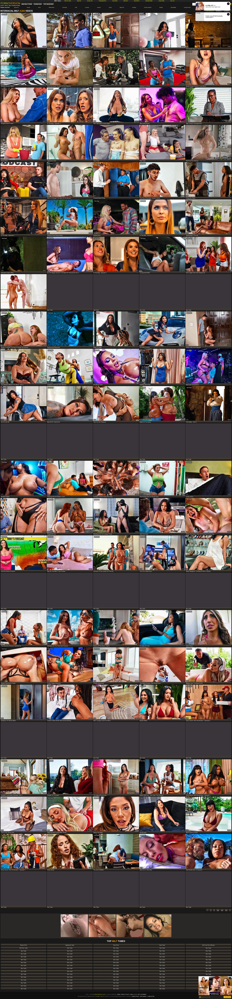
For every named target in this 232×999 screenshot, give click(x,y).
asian (110, 7)
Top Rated (210, 11)
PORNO (10, 3)
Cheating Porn (102, 1)
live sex (172, 1)
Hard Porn (136, 1)
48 (218, 910)
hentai (28, 7)
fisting (161, 7)
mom (39, 7)
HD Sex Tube (67, 1)
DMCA (131, 994)
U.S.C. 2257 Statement (140, 994)
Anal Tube (114, 1)
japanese (16, 7)
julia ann (122, 7)
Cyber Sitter (150, 996)
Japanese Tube (69, 945)
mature (99, 7)
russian (87, 7)
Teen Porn (116, 945)
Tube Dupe (4, 14)
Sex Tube (69, 948)
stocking (64, 7)
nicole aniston (147, 7)
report (44, 46)
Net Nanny (143, 996)
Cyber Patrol (135, 996)
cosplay (134, 7)
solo (76, 7)
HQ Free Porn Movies (208, 945)
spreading (173, 7)
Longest (227, 11)
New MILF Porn (27, 4)
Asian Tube (161, 1)
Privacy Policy (125, 994)
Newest (219, 11)
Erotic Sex (90, 1)
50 (226, 910)
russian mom (187, 7)
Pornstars (38, 4)
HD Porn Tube (23, 948)
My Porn (126, 1)
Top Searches (48, 4)
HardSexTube (148, 1)
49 (222, 910)
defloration (51, 7)
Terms (118, 994)
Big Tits (79, 1)
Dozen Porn (23, 945)
